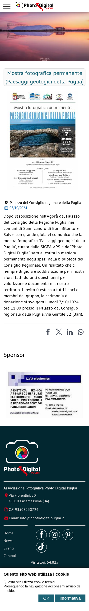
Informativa (70, 598)
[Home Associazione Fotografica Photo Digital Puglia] (51, 6)
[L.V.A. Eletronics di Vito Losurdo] (44, 416)
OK (46, 598)
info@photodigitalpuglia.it (42, 518)
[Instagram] (54, 539)
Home (8, 533)
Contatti (10, 555)
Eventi (9, 548)
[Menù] (6, 6)
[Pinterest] (67, 539)
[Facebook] (41, 539)
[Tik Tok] (41, 551)
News (8, 540)
